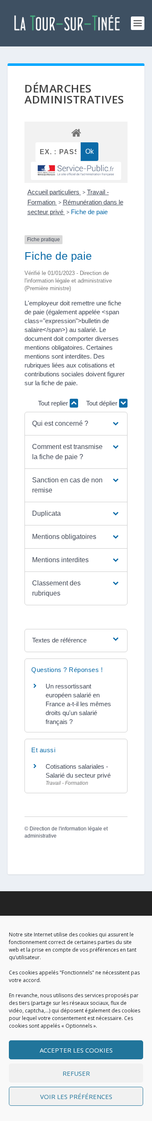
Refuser (76, 1073)
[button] (76, 423)
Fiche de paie (89, 211)
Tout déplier (102, 403)
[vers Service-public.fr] (76, 171)
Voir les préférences (76, 1096)
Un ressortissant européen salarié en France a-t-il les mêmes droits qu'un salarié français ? (78, 704)
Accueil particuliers (54, 192)
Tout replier (54, 403)
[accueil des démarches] (76, 132)
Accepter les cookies (76, 1050)
